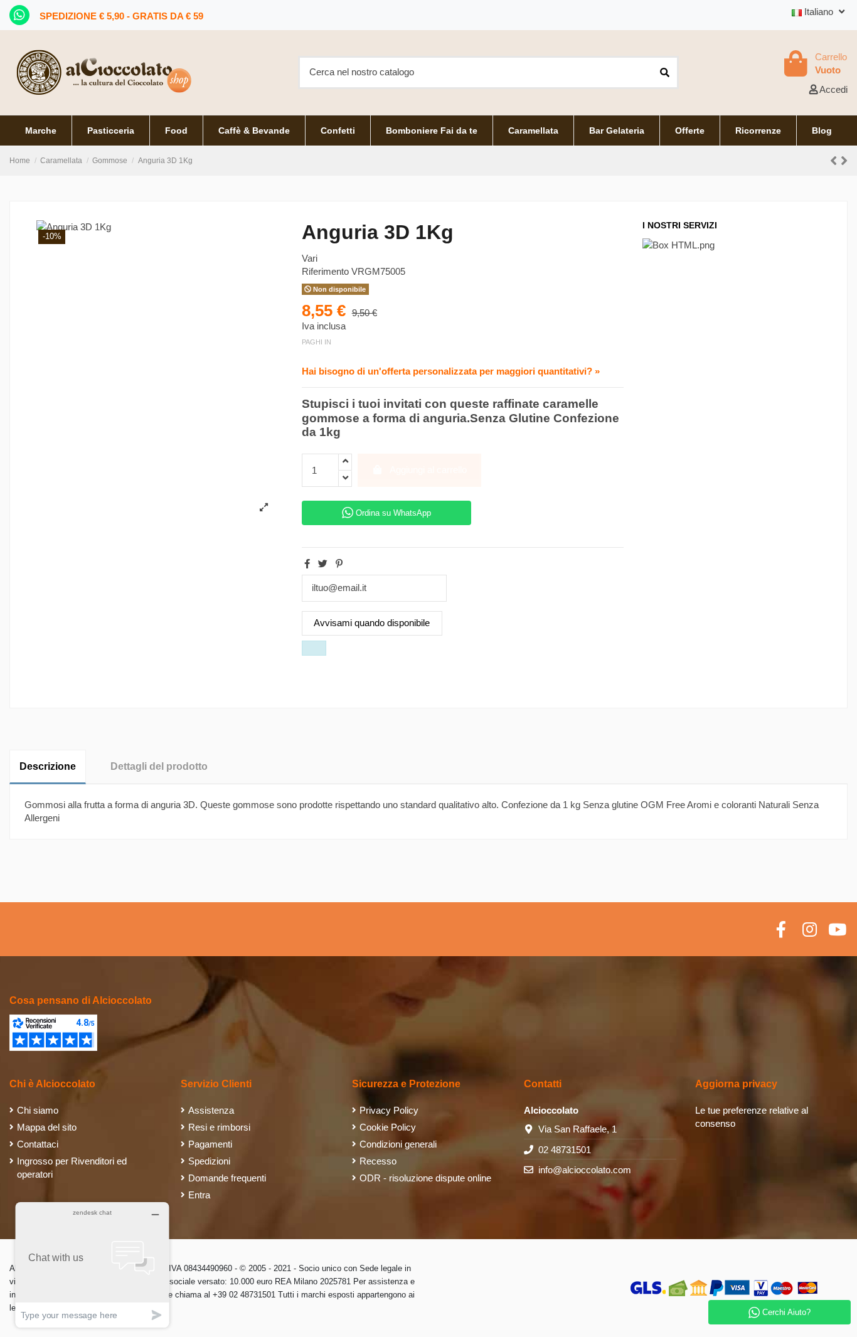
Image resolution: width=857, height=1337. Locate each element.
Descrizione (47, 766)
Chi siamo (37, 1110)
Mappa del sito (47, 1127)
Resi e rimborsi (219, 1127)
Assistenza (211, 1110)
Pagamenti (210, 1144)
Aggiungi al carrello (428, 469)
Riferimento (325, 271)
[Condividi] (307, 563)
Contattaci (37, 1144)
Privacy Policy (388, 1110)
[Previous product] (835, 161)
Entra (199, 1195)
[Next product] (844, 161)
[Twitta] (322, 563)
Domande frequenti (227, 1178)
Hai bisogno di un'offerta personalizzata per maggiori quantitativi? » (451, 371)
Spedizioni (209, 1161)
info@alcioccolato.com (584, 1169)
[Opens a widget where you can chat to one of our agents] (92, 1264)
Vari (309, 258)
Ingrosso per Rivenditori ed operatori (72, 1168)
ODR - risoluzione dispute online (425, 1178)
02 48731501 (564, 1149)
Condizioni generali (398, 1144)
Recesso (378, 1161)
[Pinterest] (339, 563)
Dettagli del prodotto (159, 766)
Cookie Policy (387, 1127)
